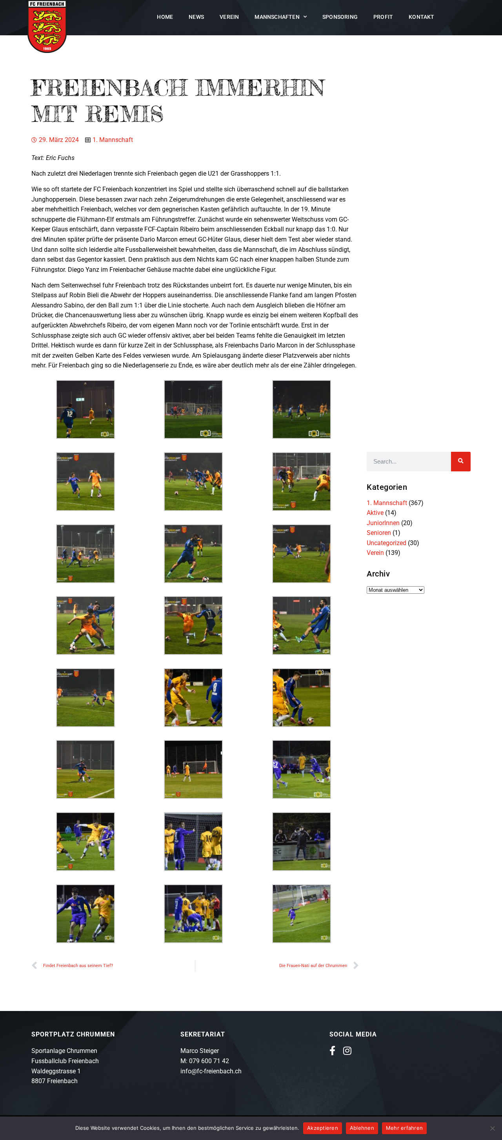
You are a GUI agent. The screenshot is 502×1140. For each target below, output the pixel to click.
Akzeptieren (322, 1128)
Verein (229, 17)
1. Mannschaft (113, 140)
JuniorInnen (383, 523)
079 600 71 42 (209, 1061)
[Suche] (461, 461)
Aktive (375, 512)
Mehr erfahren (404, 1128)
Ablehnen (362, 1128)
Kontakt (421, 17)
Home (165, 17)
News (196, 17)
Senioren (379, 532)
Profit (383, 17)
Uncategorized (386, 543)
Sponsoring (340, 17)
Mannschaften (277, 17)
